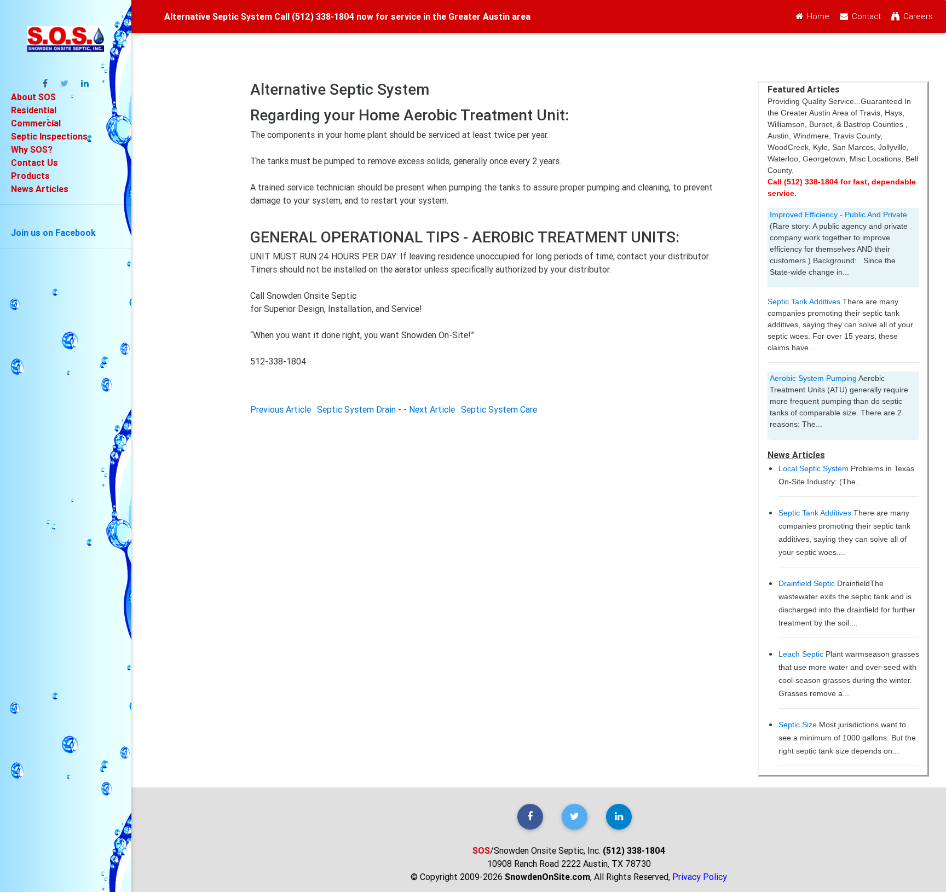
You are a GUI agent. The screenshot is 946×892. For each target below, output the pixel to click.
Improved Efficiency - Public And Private (838, 214)
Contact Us (34, 162)
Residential (33, 110)
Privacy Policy (699, 876)
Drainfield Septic (806, 583)
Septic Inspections (49, 136)
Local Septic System (813, 468)
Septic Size (797, 724)
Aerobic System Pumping (813, 378)
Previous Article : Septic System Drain (323, 409)
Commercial (36, 123)
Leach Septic (800, 654)
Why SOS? (32, 149)
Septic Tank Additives (804, 301)
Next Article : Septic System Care (473, 409)
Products (30, 175)
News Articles (39, 188)
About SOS (33, 96)
